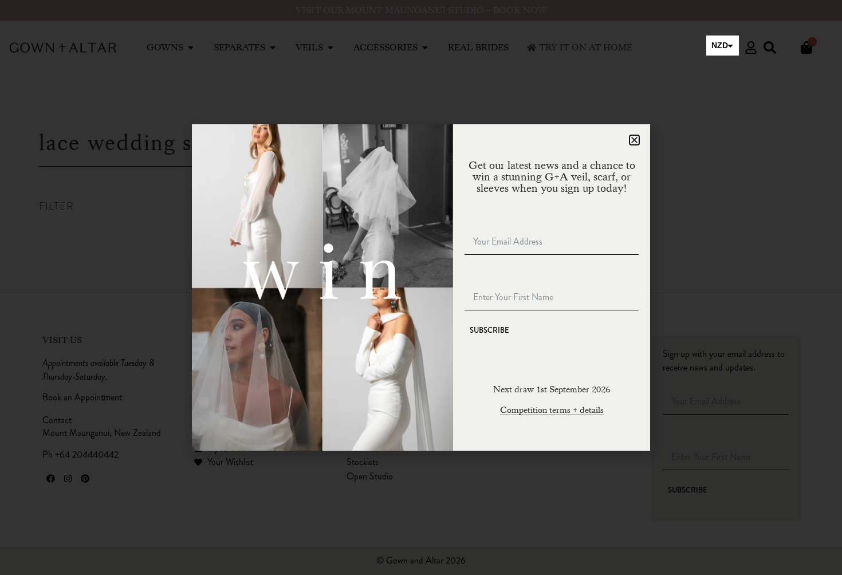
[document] (421, 287)
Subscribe (489, 330)
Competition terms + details (552, 410)
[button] (634, 140)
